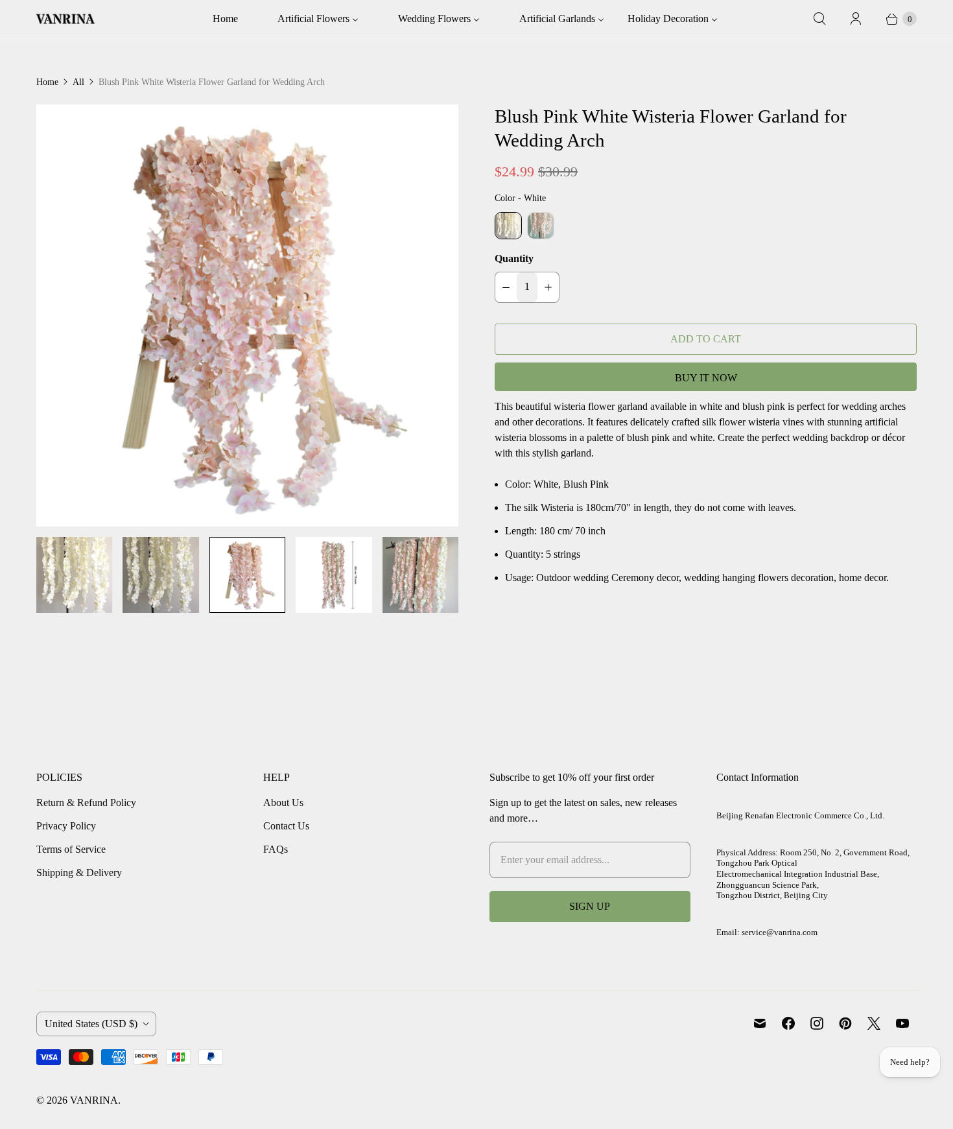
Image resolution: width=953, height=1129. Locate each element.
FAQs (275, 849)
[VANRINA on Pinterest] (845, 1023)
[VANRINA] (65, 19)
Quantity (514, 258)
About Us (283, 802)
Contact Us (286, 825)
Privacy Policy (66, 825)
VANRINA (94, 1100)
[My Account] (856, 18)
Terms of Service (71, 849)
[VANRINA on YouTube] (902, 1023)
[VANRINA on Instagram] (817, 1023)
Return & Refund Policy (86, 802)
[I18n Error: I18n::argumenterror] (74, 575)
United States (91, 1023)
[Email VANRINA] (760, 1023)
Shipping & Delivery (79, 872)
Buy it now (706, 377)
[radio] (508, 225)
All (78, 82)
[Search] (819, 18)
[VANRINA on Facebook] (788, 1023)
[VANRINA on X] (874, 1023)
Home (47, 82)
